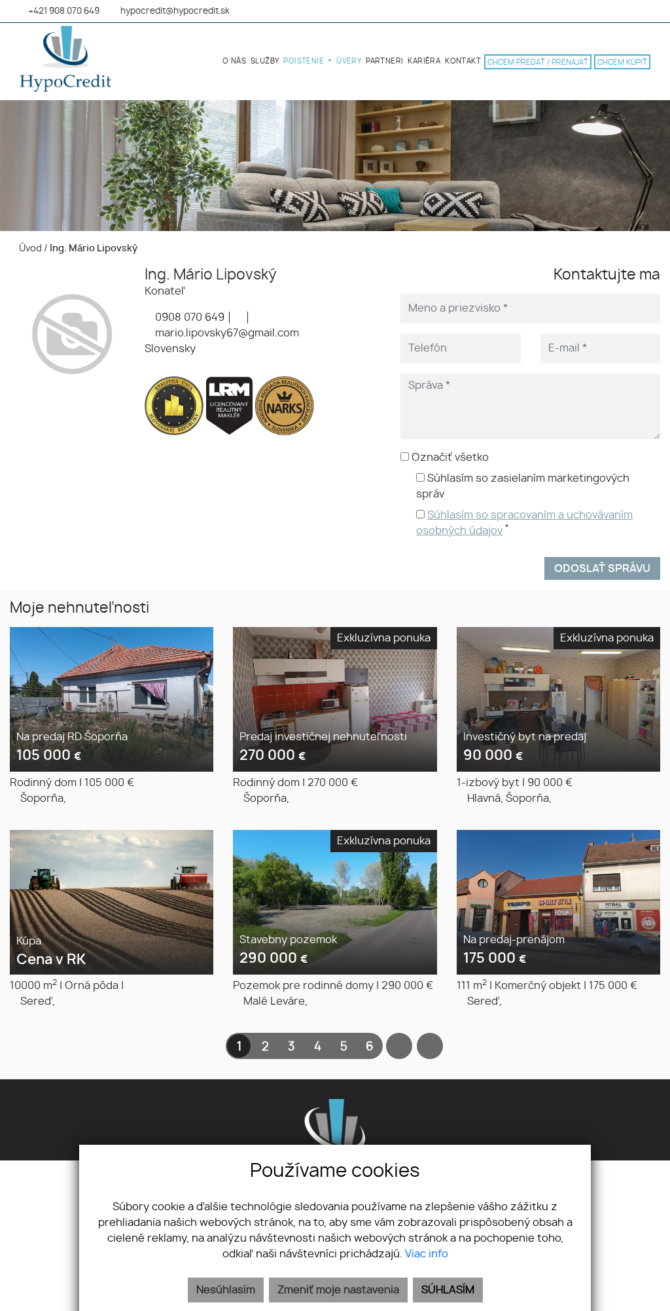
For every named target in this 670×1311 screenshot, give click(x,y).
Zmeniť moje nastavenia (338, 1290)
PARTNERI (384, 61)
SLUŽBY (265, 61)
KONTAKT (463, 61)
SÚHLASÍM (447, 1290)
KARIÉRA (424, 61)
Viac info (426, 1254)
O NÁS (234, 61)
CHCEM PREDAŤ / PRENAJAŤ (537, 62)
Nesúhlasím (225, 1290)
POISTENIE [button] (304, 61)
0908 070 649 (188, 317)
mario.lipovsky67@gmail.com (225, 333)
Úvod (29, 248)
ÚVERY (348, 61)
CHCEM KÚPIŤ (622, 62)
